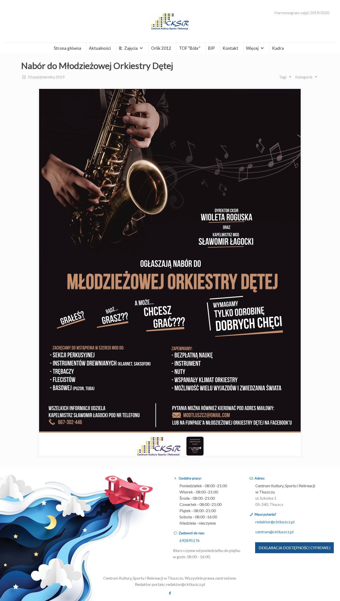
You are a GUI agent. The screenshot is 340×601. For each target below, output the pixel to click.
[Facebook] (169, 593)
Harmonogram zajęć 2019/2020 (301, 13)
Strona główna (67, 48)
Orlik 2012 (161, 48)
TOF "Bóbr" (189, 48)
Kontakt (230, 48)
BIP (211, 48)
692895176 (189, 540)
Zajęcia (131, 48)
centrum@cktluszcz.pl (274, 531)
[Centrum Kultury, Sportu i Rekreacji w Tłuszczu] (170, 21)
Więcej (252, 48)
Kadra (278, 48)
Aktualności (100, 48)
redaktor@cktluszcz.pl (274, 521)
